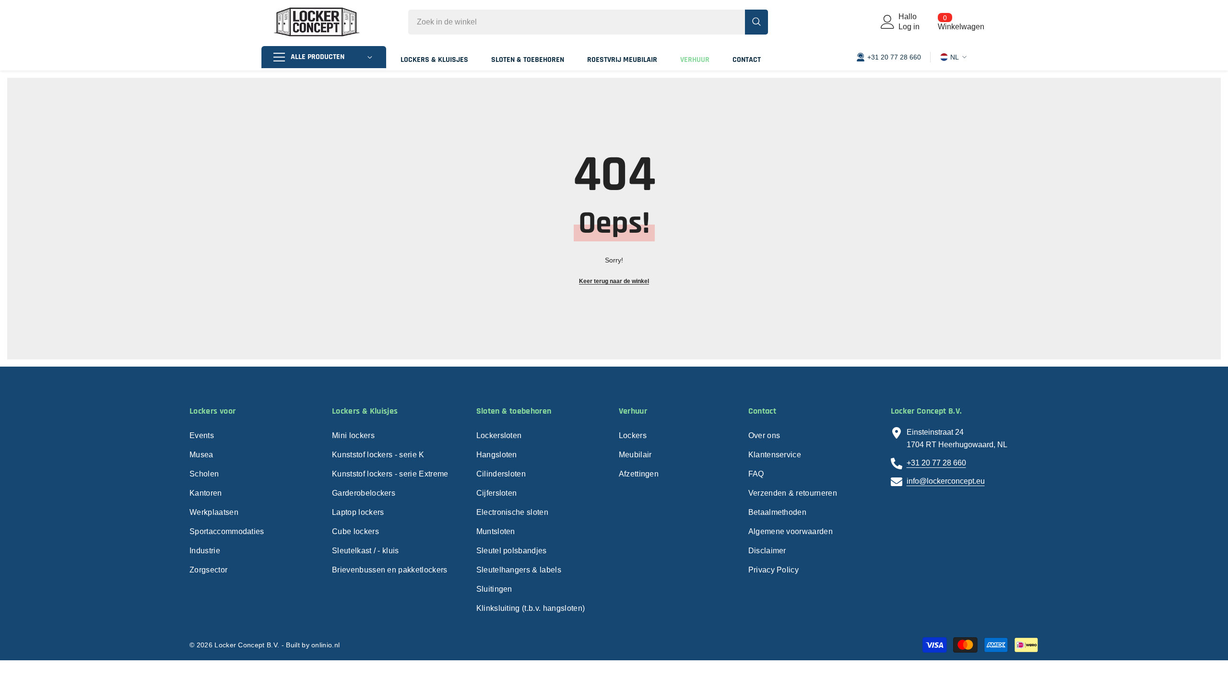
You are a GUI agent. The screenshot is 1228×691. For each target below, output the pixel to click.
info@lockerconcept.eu (946, 481)
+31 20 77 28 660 (936, 463)
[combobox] (576, 22)
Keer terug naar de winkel (614, 281)
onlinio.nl (325, 645)
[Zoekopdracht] (588, 22)
